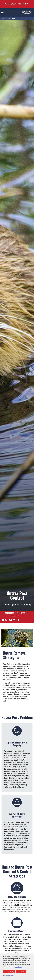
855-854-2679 (23, 4)
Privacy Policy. (18, 967)
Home (3, 18)
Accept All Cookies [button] (21, 972)
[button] (8, 975)
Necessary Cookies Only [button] (9, 972)
